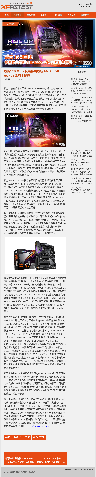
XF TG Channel (85, 6)
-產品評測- (31, 14)
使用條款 (76, 470)
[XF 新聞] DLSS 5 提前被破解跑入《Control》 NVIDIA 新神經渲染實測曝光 (81, 91)
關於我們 (68, 470)
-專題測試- (44, 14)
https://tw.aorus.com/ (37, 426)
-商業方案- (71, 14)
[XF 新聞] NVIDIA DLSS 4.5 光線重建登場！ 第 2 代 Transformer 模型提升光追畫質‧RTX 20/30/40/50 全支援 (81, 121)
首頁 (7, 14)
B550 (27, 437)
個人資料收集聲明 (87, 470)
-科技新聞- (17, 14)
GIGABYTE (38, 437)
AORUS (18, 437)
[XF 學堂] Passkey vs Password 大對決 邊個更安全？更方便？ (81, 162)
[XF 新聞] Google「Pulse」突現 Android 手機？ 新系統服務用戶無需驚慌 (81, 81)
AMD (8, 437)
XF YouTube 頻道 (86, 4)
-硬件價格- (58, 14)
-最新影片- (85, 14)
